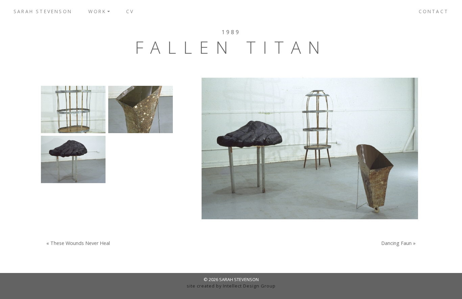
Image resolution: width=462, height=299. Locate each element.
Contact (433, 11)
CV (130, 11)
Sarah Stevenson (43, 11)
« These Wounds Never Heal (78, 243)
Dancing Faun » (398, 243)
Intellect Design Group (249, 286)
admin (231, 292)
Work (97, 11)
